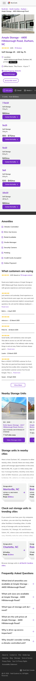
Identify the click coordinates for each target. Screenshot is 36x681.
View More (18, 385)
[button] (11, 80)
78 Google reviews (26, 275)
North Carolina (14, 9)
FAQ (19, 655)
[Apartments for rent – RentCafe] (12, 3)
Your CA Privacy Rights (19, 661)
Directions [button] (13, 62)
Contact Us (13, 655)
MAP (7, 17)
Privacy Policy (6, 661)
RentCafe (5, 9)
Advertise (5, 658)
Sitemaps (17, 658)
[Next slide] (32, 24)
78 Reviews (18, 48)
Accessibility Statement (9, 664)
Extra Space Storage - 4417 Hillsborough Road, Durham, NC (14, 426)
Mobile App (26, 655)
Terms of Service (27, 658)
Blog (11, 658)
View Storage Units (14, 440)
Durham (23, 9)
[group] (7, 90)
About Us (5, 655)
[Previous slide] (1, 90)
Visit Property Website (12, 71)
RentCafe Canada (28, 670)
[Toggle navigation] (4, 3)
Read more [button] (5, 307)
